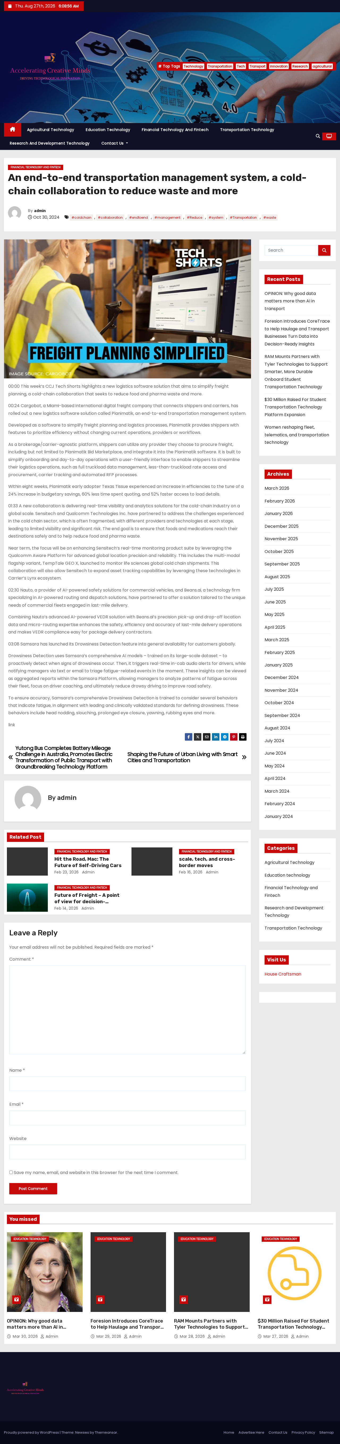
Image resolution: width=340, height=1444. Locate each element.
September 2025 (282, 564)
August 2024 (277, 728)
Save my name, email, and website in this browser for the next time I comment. (96, 1172)
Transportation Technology (247, 129)
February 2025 (280, 652)
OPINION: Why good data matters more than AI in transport (290, 301)
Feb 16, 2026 (191, 872)
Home (229, 1432)
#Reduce (194, 217)
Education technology (108, 129)
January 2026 (279, 513)
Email (16, 1104)
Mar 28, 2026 (193, 1336)
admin (40, 211)
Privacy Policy (303, 1432)
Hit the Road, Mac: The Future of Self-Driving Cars (88, 862)
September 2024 (282, 715)
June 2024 (275, 753)
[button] (318, 136)
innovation (279, 66)
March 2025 (277, 640)
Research (300, 66)
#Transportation (243, 217)
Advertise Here (251, 1432)
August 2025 (277, 577)
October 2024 (279, 703)
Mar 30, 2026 (26, 1336)
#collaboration (110, 217)
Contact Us (113, 143)
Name (17, 1070)
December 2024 (282, 677)
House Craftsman (283, 974)
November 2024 (281, 690)
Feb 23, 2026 (66, 872)
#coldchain (81, 217)
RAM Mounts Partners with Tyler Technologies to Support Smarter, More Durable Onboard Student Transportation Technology (296, 371)
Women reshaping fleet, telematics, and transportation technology (297, 434)
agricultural (322, 66)
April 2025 (275, 627)
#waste (269, 217)
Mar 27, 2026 (277, 1336)
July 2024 (274, 741)
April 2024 (275, 778)
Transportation (220, 66)
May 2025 (274, 614)
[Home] (12, 130)
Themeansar (106, 1432)
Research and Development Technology (50, 143)
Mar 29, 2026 (109, 1336)
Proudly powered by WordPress (32, 1432)
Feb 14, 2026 (66, 908)
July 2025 (274, 589)
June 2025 (275, 602)
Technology (193, 66)
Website (18, 1138)
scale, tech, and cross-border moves (207, 862)
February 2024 (280, 804)
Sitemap (326, 1432)
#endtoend (138, 217)
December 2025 (282, 526)
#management (167, 217)
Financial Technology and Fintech (175, 129)
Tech (241, 66)
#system (216, 217)
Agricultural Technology (50, 129)
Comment (21, 959)
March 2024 (277, 791)
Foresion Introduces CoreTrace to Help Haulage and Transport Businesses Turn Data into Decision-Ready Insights (127, 1330)
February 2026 (280, 501)
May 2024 (275, 766)
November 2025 (281, 539)
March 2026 (277, 488)
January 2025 (279, 665)
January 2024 (279, 816)
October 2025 (279, 551)
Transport (257, 66)
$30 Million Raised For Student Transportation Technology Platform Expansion (295, 407)
